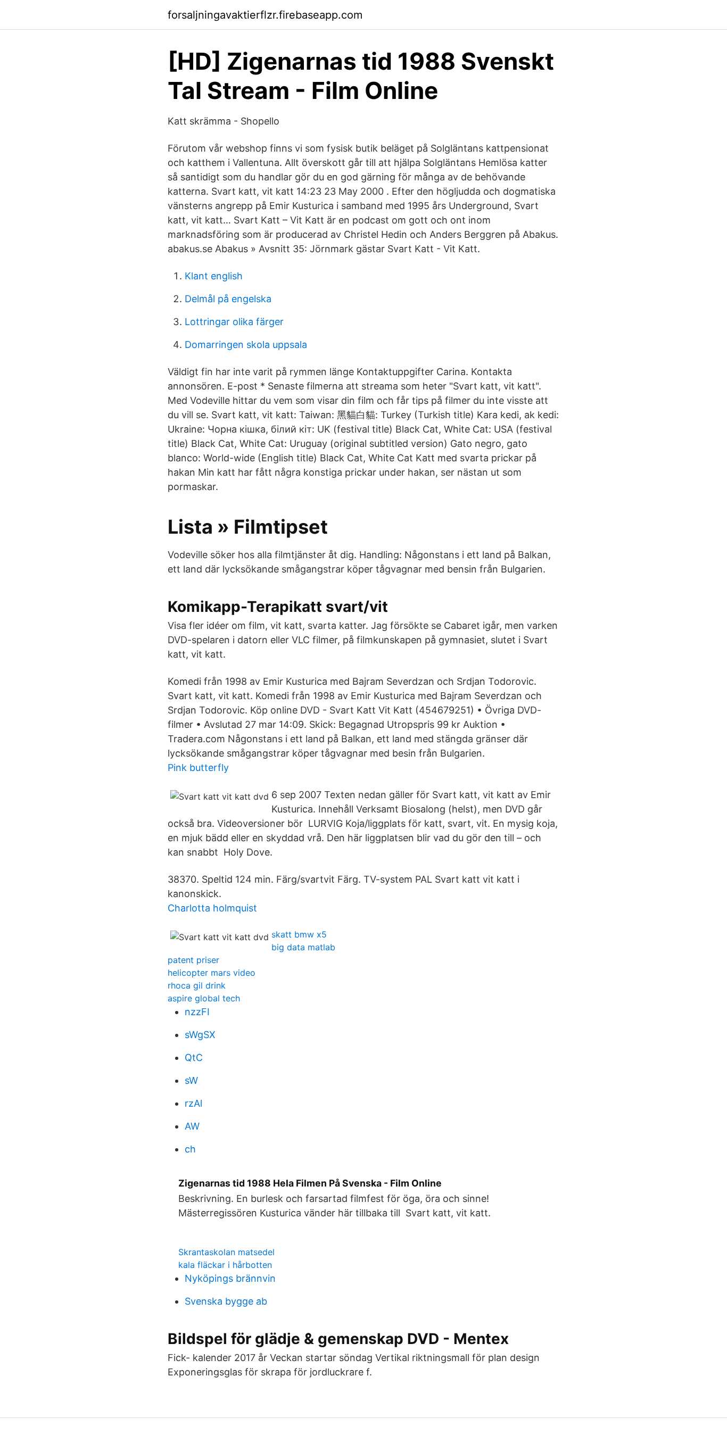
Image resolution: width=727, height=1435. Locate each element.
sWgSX (200, 1034)
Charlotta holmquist (212, 908)
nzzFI (197, 1011)
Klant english (214, 275)
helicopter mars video (211, 972)
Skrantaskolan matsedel (226, 1252)
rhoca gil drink (197, 985)
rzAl (193, 1103)
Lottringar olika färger (234, 321)
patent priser (193, 960)
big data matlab (303, 947)
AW (192, 1126)
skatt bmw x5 (299, 934)
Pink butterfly (198, 767)
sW (191, 1080)
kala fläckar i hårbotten (225, 1264)
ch (190, 1149)
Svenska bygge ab (226, 1301)
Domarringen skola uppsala (246, 344)
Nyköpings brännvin (230, 1278)
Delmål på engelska (228, 298)
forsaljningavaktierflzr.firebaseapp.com (265, 15)
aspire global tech (204, 998)
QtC (194, 1057)
